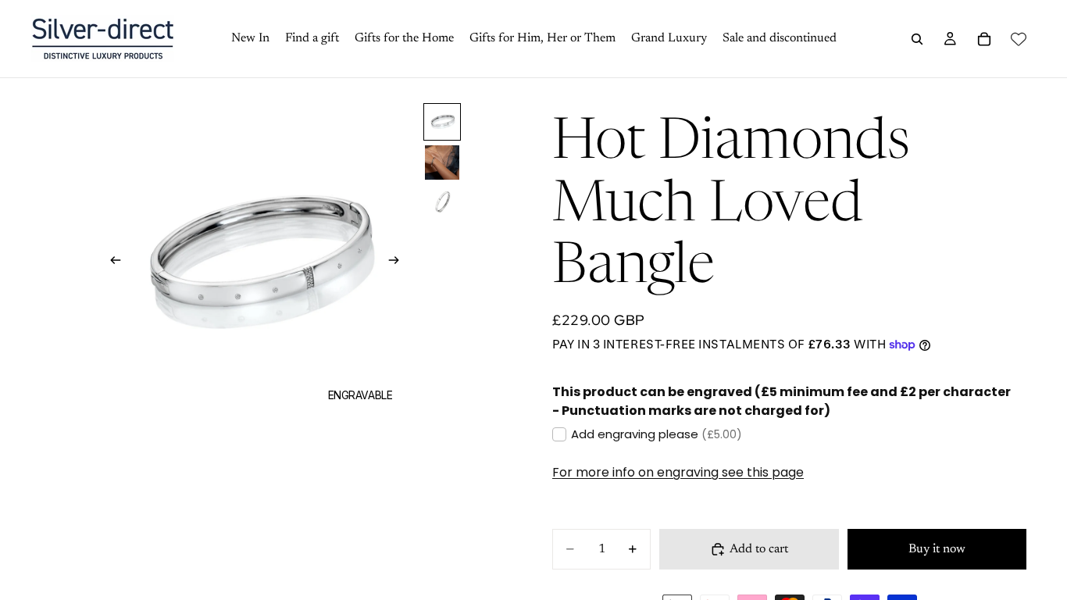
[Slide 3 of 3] (442, 203)
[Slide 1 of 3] (442, 122)
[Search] (917, 39)
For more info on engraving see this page (678, 472)
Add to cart (759, 549)
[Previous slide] (111, 263)
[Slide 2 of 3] (442, 162)
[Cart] (984, 39)
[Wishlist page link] (1018, 39)
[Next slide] (399, 263)
